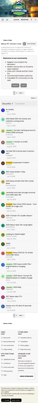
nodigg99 (9, 155)
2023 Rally (17, 287)
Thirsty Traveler (11, 236)
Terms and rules (8, 367)
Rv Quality (10, 109)
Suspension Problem (21, 162)
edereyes (9, 218)
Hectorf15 (9, 257)
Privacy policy (7, 371)
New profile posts (9, 342)
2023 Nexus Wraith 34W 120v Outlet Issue (20, 182)
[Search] (35, 20)
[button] (7, 104)
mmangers (10, 197)
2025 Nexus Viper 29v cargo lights (19, 225)
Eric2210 (8, 308)
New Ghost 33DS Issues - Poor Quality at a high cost (21, 205)
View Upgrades (26, 376)
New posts (6, 338)
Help (4, 375)
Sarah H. (9, 123)
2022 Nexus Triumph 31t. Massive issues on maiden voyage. (19, 276)
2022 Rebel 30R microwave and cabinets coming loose (18, 120)
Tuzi (7, 112)
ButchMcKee (10, 227)
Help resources (25, 349)
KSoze (8, 280)
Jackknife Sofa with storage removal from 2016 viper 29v (20, 193)
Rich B (8, 245)
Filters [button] (33, 98)
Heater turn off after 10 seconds (18, 306)
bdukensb (9, 289)
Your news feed (8, 345)
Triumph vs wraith (20, 142)
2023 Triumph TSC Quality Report (19, 215)
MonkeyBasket (11, 185)
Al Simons (9, 135)
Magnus (8, 208)
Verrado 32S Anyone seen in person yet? (20, 152)
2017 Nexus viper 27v (14, 296)
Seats (8, 243)
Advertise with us (26, 338)
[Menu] (2, 20)
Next (20, 93)
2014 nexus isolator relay (15, 172)
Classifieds (24, 342)
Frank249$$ (10, 144)
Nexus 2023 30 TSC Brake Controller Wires (19, 253)
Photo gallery (24, 345)
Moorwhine (10, 174)
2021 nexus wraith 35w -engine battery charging (19, 265)
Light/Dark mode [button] (9, 359)
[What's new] (31, 20)
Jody (7, 268)
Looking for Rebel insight (15, 234)
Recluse (8, 165)
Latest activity (7, 349)
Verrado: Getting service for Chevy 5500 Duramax (21, 131)
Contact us (7, 363)
